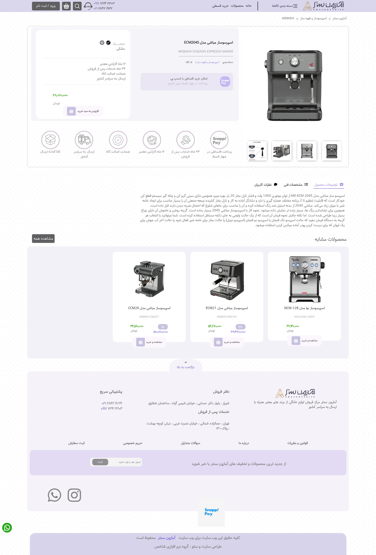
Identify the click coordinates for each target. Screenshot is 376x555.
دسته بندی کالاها (282, 6)
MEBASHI (288, 18)
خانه (249, 5)
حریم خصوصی (132, 443)
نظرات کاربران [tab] (263, 184)
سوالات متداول (190, 443)
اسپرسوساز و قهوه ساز (313, 18)
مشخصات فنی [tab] (293, 184)
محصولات (237, 5)
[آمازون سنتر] (323, 6)
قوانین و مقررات (297, 443)
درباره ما (244, 443)
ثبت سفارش (76, 443)
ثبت (100, 462)
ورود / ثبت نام (45, 5)
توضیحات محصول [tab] (326, 184)
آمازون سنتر (340, 18)
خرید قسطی (220, 5)
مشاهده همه (43, 238)
